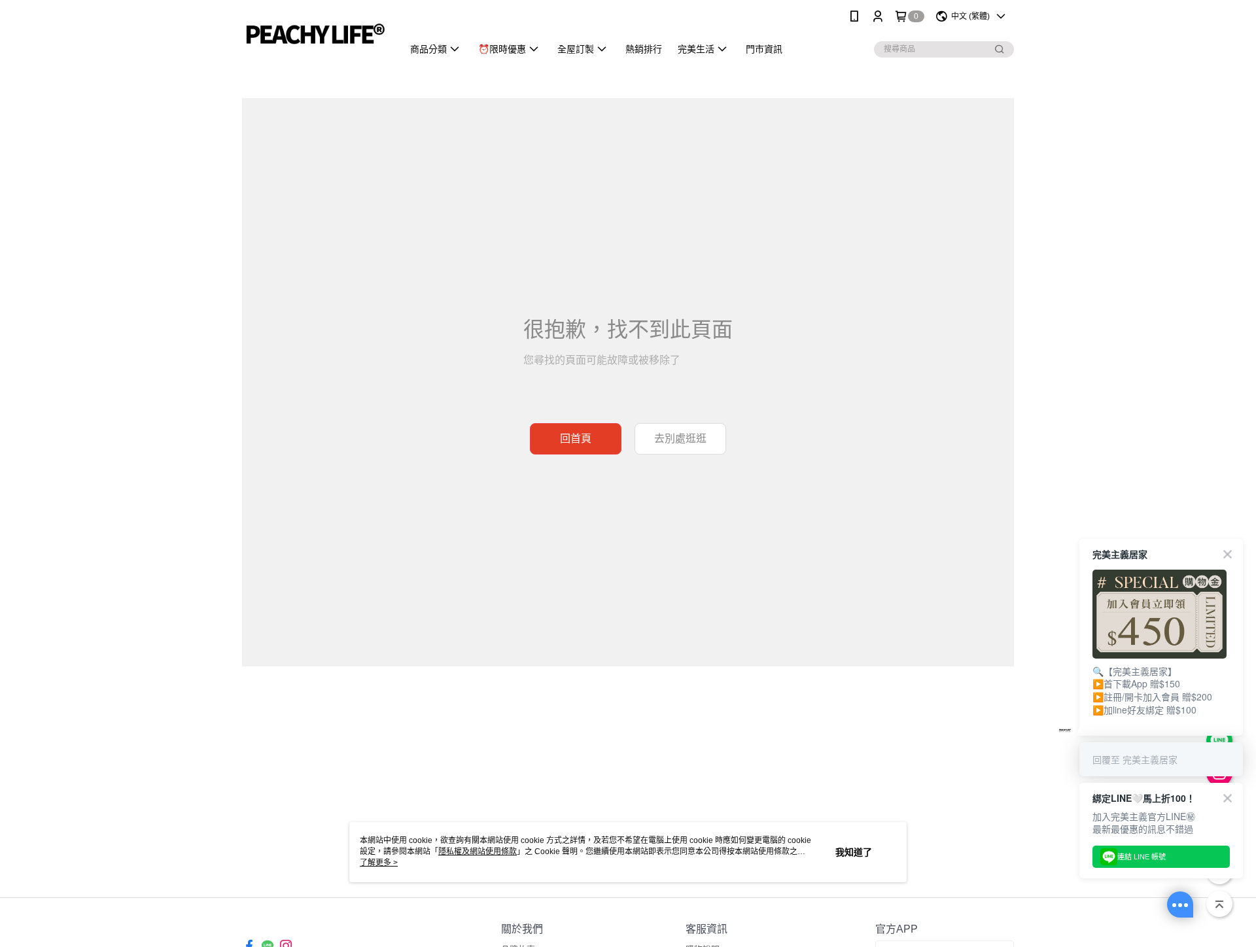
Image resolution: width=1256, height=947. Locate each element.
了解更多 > (379, 862)
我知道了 (853, 852)
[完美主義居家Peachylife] (314, 34)
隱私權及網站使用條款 (477, 851)
